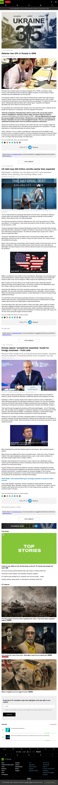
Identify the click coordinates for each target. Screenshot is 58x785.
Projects (17, 770)
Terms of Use (46, 762)
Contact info (45, 770)
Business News (9, 50)
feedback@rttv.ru (6, 156)
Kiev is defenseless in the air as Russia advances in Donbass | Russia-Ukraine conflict (30, 8)
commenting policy (17, 154)
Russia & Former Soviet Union (8, 765)
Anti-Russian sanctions (8, 507)
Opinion (17, 764)
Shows (17, 768)
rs (45, 749)
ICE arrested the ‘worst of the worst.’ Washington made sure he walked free (24, 655)
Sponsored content (33, 770)
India (3, 772)
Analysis (17, 762)
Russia (18, 507)
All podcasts (53, 724)
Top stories (5, 531)
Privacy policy (46, 764)
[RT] (18, 752)
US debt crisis (6, 328)
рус (22, 749)
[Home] (2, 2)
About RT (45, 766)
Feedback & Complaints (48, 772)
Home (3, 50)
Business (4, 768)
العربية (4, 749)
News (3, 762)
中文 (54, 749)
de (30, 749)
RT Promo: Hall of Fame (48, 768)
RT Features (5, 584)
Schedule (31, 768)
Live (30, 762)
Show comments (29, 161)
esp (13, 749)
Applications (32, 764)
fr (37, 749)
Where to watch (32, 766)
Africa (3, 770)
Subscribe (9, 714)
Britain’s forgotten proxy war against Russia (15, 692)
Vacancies (45, 774)
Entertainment (19, 766)
